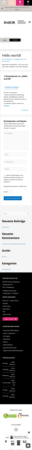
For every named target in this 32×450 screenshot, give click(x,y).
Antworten (25, 110)
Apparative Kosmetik (9, 348)
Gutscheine (4, 4)
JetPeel (5, 342)
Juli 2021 (4, 256)
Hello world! (5, 227)
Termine (20, 4)
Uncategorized (18, 59)
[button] (29, 22)
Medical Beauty (8, 345)
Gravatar (6, 106)
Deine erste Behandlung (11, 330)
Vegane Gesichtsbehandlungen (13, 350)
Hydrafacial (6, 339)
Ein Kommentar (7, 59)
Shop (28, 4)
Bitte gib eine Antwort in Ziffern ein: (15, 186)
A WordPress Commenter (12, 87)
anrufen (12, 4)
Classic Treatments (9, 333)
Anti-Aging (6, 336)
